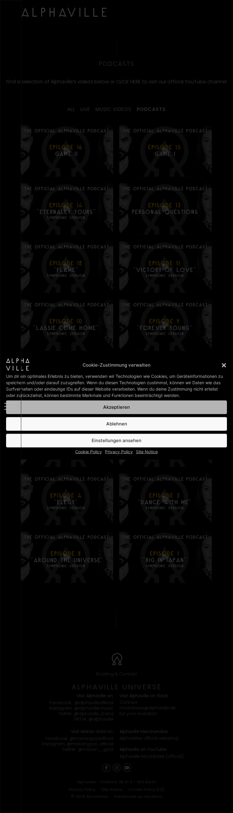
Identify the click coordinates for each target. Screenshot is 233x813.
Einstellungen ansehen (116, 440)
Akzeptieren (116, 407)
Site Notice (147, 451)
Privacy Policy (119, 451)
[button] (224, 365)
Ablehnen (116, 424)
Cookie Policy (88, 451)
